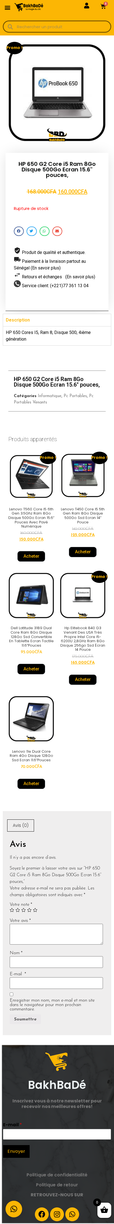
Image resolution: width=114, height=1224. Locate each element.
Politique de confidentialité (57, 1175)
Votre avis (20, 921)
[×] (14, 1209)
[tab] (20, 825)
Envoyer (16, 1151)
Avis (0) (20, 825)
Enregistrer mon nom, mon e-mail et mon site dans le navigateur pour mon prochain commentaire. (52, 1005)
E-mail (18, 974)
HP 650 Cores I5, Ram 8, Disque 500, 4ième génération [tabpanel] (48, 336)
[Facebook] (42, 1214)
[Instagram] (57, 1214)
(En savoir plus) (46, 268)
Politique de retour (57, 1185)
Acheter (31, 556)
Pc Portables (75, 396)
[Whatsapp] (72, 1214)
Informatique (49, 396)
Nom (16, 953)
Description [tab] (18, 320)
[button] (7, 7)
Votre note (21, 904)
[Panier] (103, 6)
